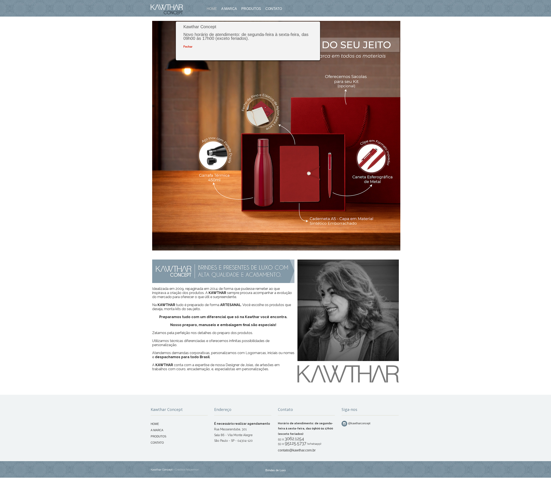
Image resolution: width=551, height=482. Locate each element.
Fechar (187, 46)
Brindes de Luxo (275, 470)
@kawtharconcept (358, 423)
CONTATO (157, 442)
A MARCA (157, 430)
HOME (155, 424)
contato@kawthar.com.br (297, 450)
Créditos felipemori (187, 469)
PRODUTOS (158, 436)
